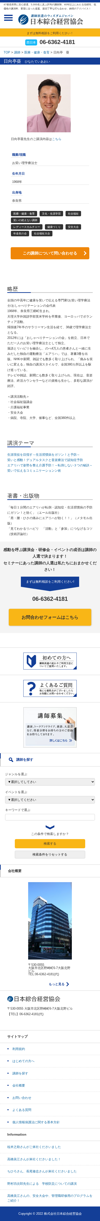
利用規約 (18, 1049)
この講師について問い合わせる (50, 253)
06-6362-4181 (57, 42)
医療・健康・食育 (37, 52)
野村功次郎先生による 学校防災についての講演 (42, 1183)
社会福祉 (73, 213)
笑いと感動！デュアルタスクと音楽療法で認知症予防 (45, 460)
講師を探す (20, 1073)
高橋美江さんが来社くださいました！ (34, 1159)
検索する (50, 843)
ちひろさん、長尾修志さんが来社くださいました (42, 1171)
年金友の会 (20, 233)
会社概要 (18, 1085)
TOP (7, 52)
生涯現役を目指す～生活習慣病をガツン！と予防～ (43, 454)
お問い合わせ (21, 1098)
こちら (56, 139)
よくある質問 (21, 1110)
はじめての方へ (23, 1061)
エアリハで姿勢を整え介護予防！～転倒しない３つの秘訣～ (49, 465)
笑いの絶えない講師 (25, 220)
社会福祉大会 (42, 233)
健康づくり (54, 226)
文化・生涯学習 (51, 213)
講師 (17, 52)
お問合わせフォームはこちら (50, 617)
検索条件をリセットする (50, 854)
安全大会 (73, 226)
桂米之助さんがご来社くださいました (34, 1147)
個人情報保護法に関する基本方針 (36, 1122)
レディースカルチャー (26, 226)
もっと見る (57, 984)
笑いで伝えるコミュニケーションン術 (34, 470)
